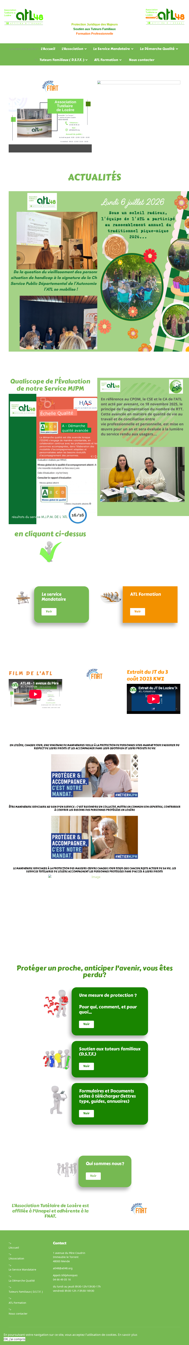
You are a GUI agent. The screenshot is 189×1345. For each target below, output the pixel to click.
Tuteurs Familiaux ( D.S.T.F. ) (61, 60)
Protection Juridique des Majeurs (94, 24)
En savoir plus (127, 1335)
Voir (49, 611)
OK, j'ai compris (14, 1339)
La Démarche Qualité (157, 48)
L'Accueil (48, 48)
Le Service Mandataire (111, 48)
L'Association (72, 48)
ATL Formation (106, 60)
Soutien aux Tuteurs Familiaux (94, 29)
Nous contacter (141, 60)
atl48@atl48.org (63, 1268)
